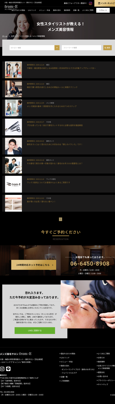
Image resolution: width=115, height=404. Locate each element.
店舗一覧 (76, 10)
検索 (108, 48)
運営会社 (101, 372)
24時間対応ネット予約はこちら (33, 265)
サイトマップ (103, 384)
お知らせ (101, 357)
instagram (90, 3)
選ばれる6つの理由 (18, 10)
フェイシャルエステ (69, 373)
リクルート (103, 10)
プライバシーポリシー (106, 380)
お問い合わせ (103, 376)
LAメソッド (32, 10)
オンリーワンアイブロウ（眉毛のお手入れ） (78, 369)
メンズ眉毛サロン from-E (15, 353)
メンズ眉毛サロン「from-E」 (11, 7)
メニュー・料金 (44, 10)
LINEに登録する (35, 330)
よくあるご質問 (87, 10)
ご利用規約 (65, 381)
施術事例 (67, 10)
